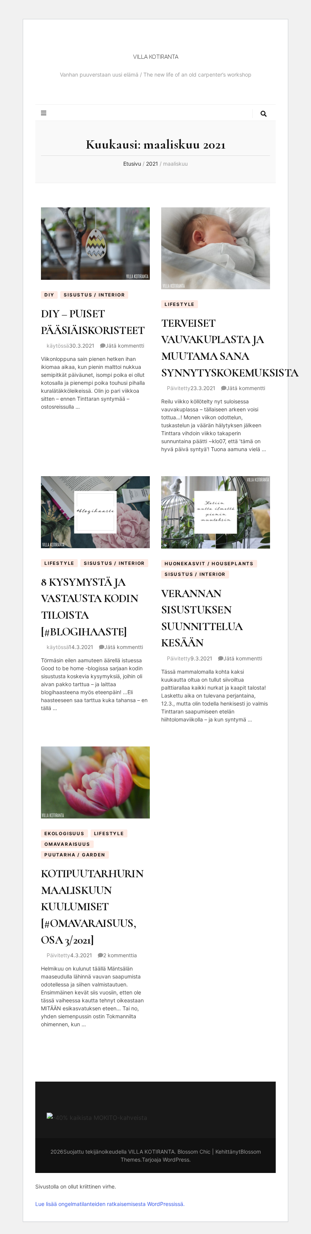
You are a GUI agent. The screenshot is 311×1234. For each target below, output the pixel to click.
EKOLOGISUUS (64, 833)
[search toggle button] (264, 114)
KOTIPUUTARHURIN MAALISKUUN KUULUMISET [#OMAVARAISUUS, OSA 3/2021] (92, 907)
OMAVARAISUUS (67, 844)
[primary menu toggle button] (44, 113)
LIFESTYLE (180, 304)
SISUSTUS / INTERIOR (94, 295)
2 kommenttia (120, 955)
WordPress (176, 1159)
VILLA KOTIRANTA (155, 57)
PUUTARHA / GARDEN (74, 855)
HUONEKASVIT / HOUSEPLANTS (209, 563)
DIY (49, 295)
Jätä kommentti (124, 345)
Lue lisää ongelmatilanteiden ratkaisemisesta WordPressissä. (110, 1204)
